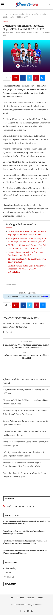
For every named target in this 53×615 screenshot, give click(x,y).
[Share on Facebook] (23, 78)
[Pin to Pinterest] (36, 78)
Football (21, 598)
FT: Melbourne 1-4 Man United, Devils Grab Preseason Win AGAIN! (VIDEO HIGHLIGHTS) (27, 269)
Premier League (10, 284)
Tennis (40, 598)
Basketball (31, 598)
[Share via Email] (42, 78)
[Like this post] (16, 78)
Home (5, 14)
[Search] (50, 5)
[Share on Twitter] (29, 78)
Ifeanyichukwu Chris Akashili (21, 318)
